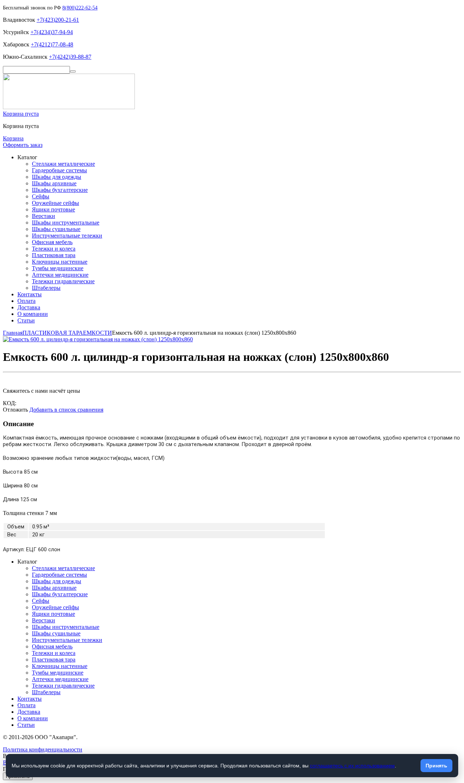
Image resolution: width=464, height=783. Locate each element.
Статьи (26, 320)
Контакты (29, 294)
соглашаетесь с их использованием (352, 765)
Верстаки (43, 216)
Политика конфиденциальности (42, 749)
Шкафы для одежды (56, 177)
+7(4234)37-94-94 (51, 32)
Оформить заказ (22, 145)
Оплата (26, 301)
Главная (12, 333)
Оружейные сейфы (55, 203)
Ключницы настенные (59, 262)
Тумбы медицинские (57, 268)
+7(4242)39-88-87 (70, 57)
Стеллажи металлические (63, 164)
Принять (436, 765)
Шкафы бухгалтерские (60, 190)
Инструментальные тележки (67, 235)
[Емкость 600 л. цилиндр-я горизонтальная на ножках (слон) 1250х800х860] (98, 339)
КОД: (9, 403)
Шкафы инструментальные (65, 222)
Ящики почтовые (53, 209)
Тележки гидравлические (63, 281)
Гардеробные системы (59, 170)
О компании (32, 314)
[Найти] (73, 71)
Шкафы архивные (54, 183)
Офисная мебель (52, 242)
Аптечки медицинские (60, 275)
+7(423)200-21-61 (58, 20)
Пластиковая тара (53, 255)
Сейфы (40, 196)
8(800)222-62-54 (80, 8)
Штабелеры (46, 288)
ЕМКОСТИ (97, 333)
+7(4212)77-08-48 (52, 44)
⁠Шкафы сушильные (56, 229)
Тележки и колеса (53, 249)
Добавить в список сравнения (66, 410)
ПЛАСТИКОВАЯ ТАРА (52, 333)
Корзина (13, 138)
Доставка (28, 307)
